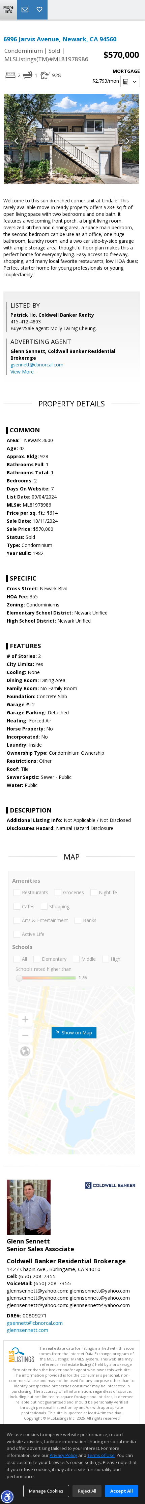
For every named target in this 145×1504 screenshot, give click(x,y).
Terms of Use (101, 1455)
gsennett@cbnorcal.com (36, 364)
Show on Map (76, 1032)
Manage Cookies (46, 1491)
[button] (7, 1497)
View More (22, 371)
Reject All (87, 1491)
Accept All (121, 1491)
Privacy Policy (63, 1455)
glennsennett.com (27, 1330)
